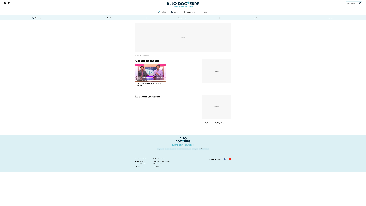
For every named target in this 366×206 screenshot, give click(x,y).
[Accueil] (183, 141)
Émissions (329, 18)
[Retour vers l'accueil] (183, 5)
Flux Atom (156, 166)
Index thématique (158, 164)
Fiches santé (191, 12)
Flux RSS (137, 166)
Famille (255, 18)
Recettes (160, 149)
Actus (176, 12)
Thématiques (145, 55)
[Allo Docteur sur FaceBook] (5, 3)
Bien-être (182, 18)
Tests (206, 12)
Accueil (137, 55)
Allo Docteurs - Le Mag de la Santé (216, 123)
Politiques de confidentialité (161, 161)
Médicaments (204, 149)
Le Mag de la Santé (184, 149)
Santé (109, 18)
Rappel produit (170, 149)
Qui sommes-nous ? (141, 159)
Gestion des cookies (159, 159)
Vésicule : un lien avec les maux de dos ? (149, 84)
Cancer (195, 149)
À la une (38, 18)
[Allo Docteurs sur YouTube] (9, 3)
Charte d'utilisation (140, 164)
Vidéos (163, 12)
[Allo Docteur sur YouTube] (230, 159)
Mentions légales (140, 161)
